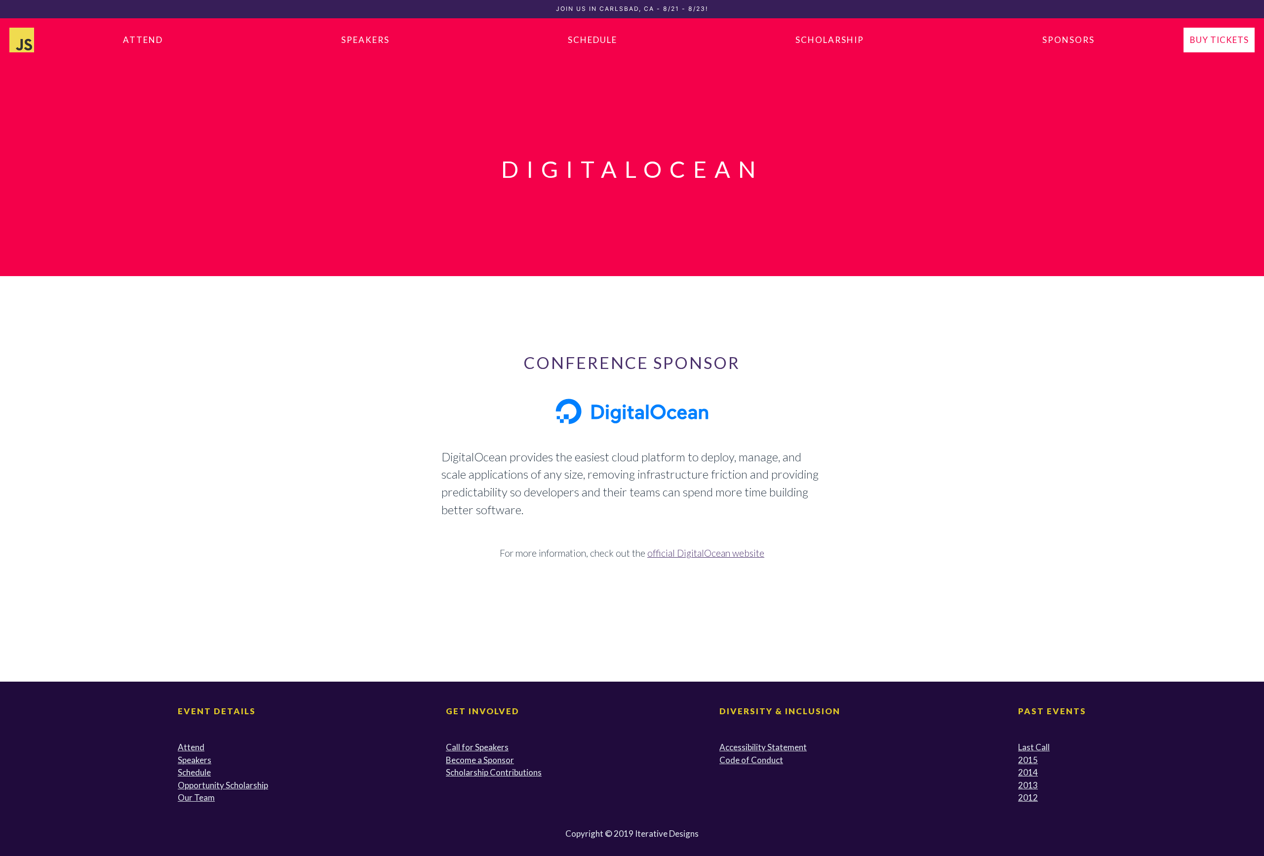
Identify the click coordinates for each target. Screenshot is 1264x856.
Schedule (592, 40)
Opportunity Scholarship (223, 785)
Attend (143, 40)
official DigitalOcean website (705, 553)
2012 (1028, 797)
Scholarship (829, 40)
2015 (1028, 760)
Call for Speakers (477, 747)
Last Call (1034, 747)
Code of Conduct (751, 760)
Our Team (196, 797)
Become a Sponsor (480, 760)
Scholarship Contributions (494, 772)
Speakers (365, 40)
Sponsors (1068, 40)
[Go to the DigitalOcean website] (631, 410)
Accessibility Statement (763, 747)
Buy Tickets (1219, 40)
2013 (1028, 785)
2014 (1028, 772)
